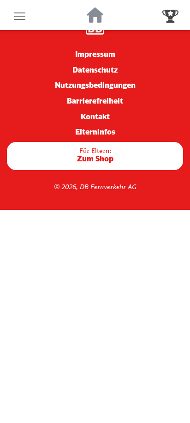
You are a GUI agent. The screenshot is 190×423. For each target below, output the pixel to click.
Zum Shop (95, 155)
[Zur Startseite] (95, 15)
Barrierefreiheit (95, 100)
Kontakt (95, 116)
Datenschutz (95, 69)
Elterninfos (95, 131)
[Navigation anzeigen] (19, 15)
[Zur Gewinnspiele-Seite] (170, 15)
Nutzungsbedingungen (95, 85)
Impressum (95, 54)
